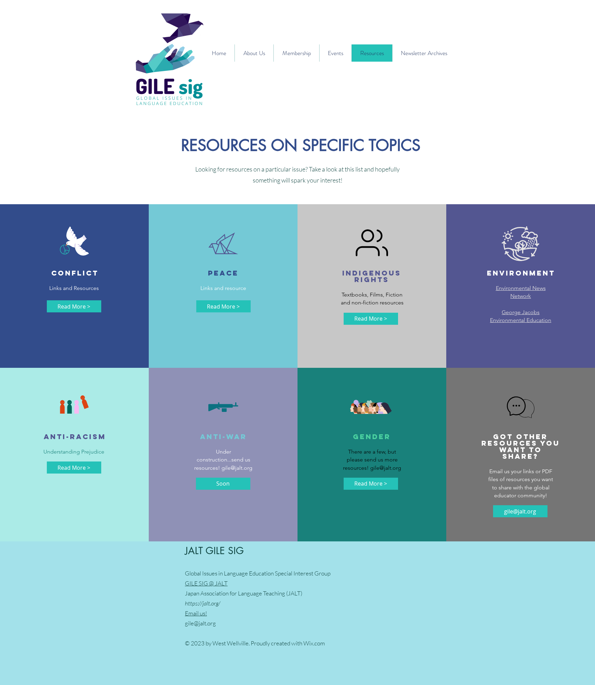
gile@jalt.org (236, 468)
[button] (223, 484)
